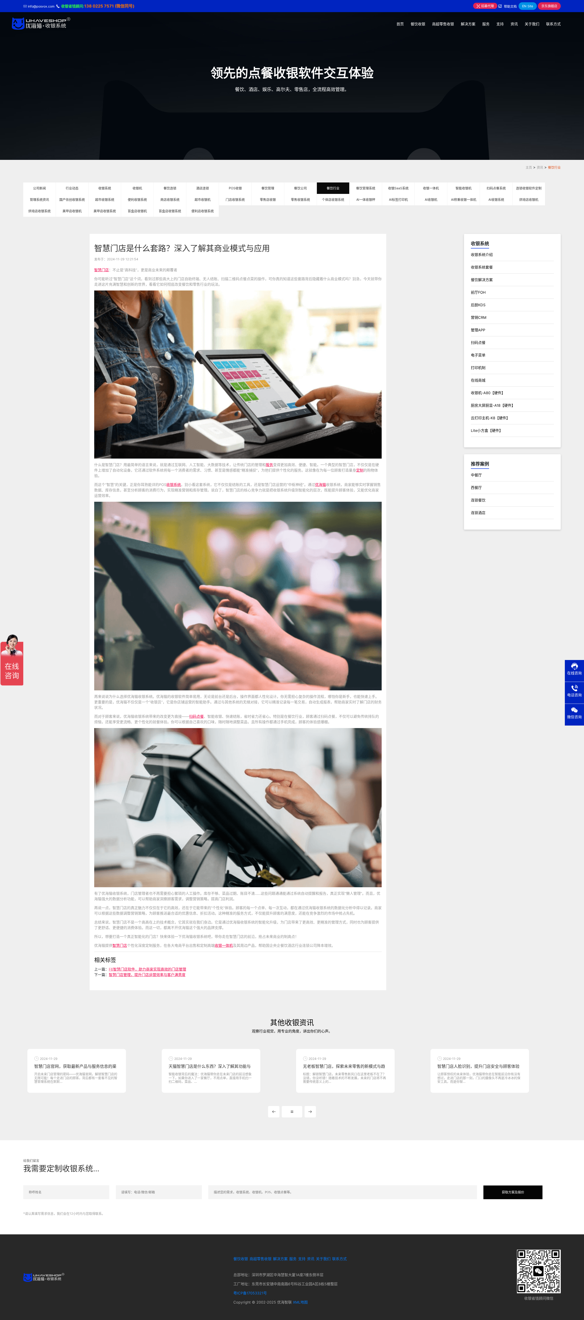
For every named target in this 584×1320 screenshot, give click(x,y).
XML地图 (300, 1302)
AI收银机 (431, 199)
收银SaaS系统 (398, 188)
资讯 (514, 24)
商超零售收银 (443, 24)
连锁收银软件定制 (529, 188)
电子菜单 (478, 355)
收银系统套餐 (482, 267)
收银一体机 (431, 188)
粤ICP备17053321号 (250, 1293)
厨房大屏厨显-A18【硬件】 (493, 405)
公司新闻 (39, 188)
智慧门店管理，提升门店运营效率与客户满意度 (147, 974)
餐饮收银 (418, 24)
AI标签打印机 (398, 199)
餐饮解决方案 (482, 279)
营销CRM (478, 317)
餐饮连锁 (170, 188)
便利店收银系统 (202, 211)
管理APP (478, 330)
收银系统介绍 (482, 254)
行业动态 (72, 188)
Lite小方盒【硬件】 (487, 430)
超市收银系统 (104, 199)
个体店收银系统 (333, 199)
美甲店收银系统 (105, 211)
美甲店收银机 (72, 211)
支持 (500, 24)
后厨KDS (478, 305)
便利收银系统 (137, 199)
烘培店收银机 (528, 199)
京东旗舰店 (549, 6)
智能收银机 (464, 188)
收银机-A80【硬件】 (488, 393)
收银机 (137, 188)
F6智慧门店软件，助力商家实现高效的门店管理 (147, 969)
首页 (400, 24)
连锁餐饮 (478, 500)
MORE (292, 1111)
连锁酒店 (478, 512)
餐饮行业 (554, 167)
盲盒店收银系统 (170, 211)
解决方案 (468, 24)
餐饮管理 (267, 188)
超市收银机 (203, 199)
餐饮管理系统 (365, 188)
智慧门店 (101, 270)
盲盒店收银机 (137, 211)
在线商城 (478, 380)
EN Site (527, 6)
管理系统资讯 (39, 199)
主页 (529, 167)
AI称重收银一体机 (463, 199)
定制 (359, 470)
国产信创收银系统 (72, 199)
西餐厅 (476, 487)
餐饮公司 (300, 188)
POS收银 (235, 188)
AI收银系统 (496, 199)
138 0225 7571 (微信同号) (109, 6)
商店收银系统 (170, 199)
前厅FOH (478, 292)
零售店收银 (268, 199)
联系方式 (553, 24)
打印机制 (478, 367)
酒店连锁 (202, 188)
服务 (486, 24)
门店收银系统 (235, 199)
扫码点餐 (196, 716)
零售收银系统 (300, 199)
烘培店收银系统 (39, 211)
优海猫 (320, 484)
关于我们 (532, 24)
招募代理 (487, 6)
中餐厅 (476, 475)
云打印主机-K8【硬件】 (490, 418)
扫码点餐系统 (496, 188)
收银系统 (104, 188)
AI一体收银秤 (365, 199)
